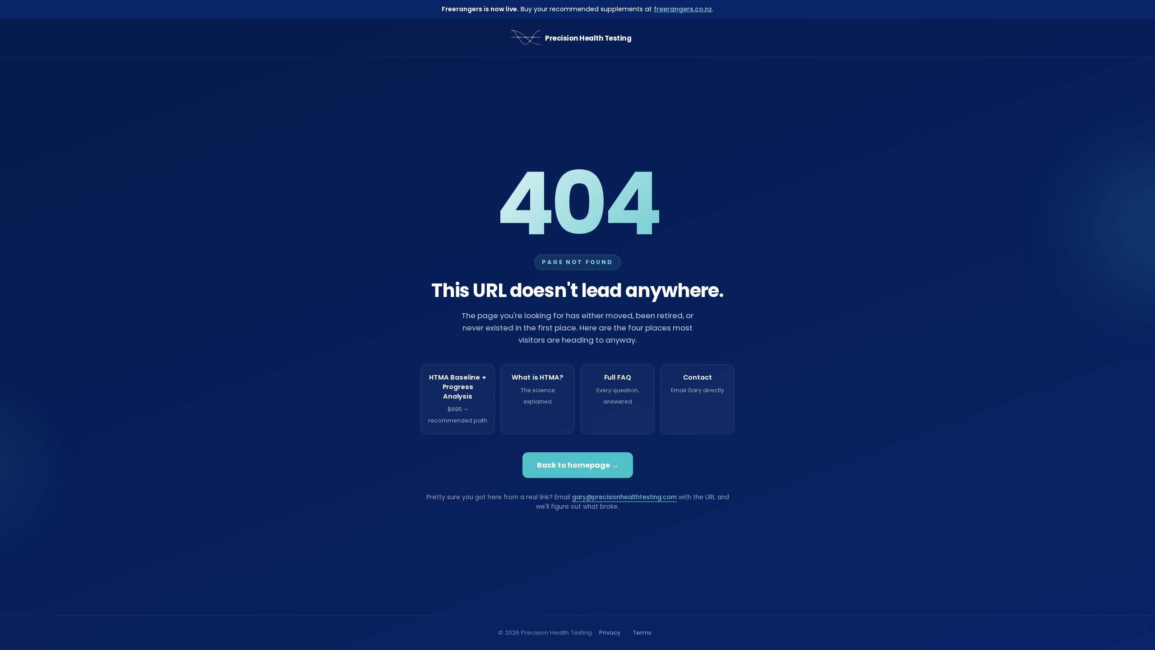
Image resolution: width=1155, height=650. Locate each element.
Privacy (609, 632)
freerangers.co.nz (683, 9)
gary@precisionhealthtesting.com (624, 497)
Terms (642, 632)
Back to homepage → (578, 465)
